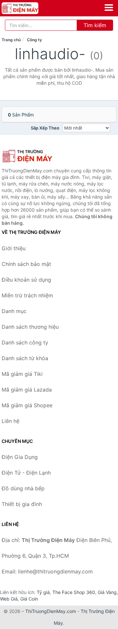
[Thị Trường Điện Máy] (34, 156)
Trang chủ (11, 39)
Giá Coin (29, 599)
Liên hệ (10, 421)
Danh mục (14, 311)
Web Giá (9, 599)
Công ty (34, 39)
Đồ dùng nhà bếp (23, 488)
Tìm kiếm (95, 25)
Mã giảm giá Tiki (22, 374)
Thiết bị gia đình (22, 504)
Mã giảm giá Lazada (27, 389)
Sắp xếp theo (45, 128)
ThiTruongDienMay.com (50, 611)
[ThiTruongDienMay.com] (27, 8)
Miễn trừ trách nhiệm (27, 295)
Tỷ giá (43, 592)
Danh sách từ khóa (25, 358)
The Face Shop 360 (73, 592)
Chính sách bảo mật (26, 264)
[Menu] (109, 7)
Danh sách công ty (25, 342)
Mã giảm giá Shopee (27, 405)
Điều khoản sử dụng (26, 279)
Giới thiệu (14, 248)
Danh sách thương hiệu (30, 326)
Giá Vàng (107, 592)
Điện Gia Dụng (20, 457)
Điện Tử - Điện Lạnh (26, 472)
